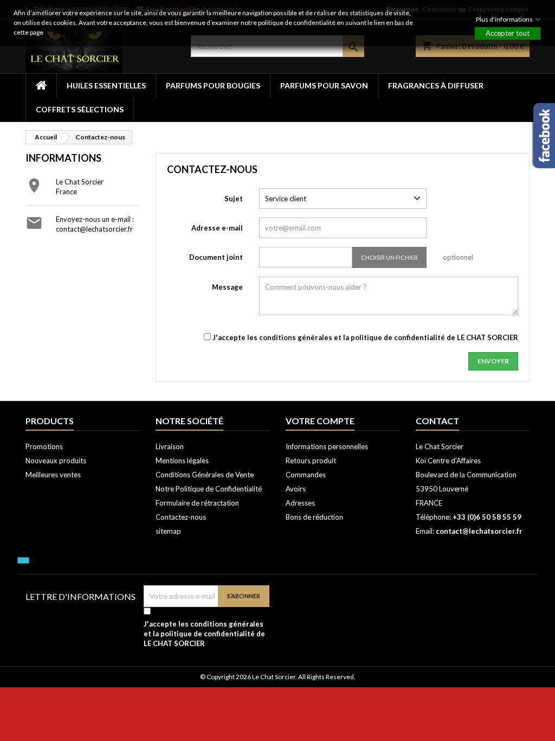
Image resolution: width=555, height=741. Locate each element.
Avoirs (296, 488)
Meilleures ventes (53, 474)
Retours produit (311, 460)
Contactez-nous (181, 517)
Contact (437, 421)
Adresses (300, 503)
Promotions (44, 446)
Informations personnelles (327, 446)
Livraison (170, 446)
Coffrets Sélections (80, 109)
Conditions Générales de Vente (205, 474)
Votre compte (320, 421)
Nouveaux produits (55, 460)
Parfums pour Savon (324, 85)
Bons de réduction (314, 517)
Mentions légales (182, 460)
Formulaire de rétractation (197, 503)
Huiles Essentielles (106, 85)
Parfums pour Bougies (213, 85)
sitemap (168, 531)
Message (227, 287)
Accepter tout (508, 33)
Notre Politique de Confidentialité (209, 488)
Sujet (233, 198)
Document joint (216, 257)
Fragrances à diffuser (435, 85)
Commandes (306, 474)
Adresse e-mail (217, 227)
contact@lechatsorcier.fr (94, 229)
